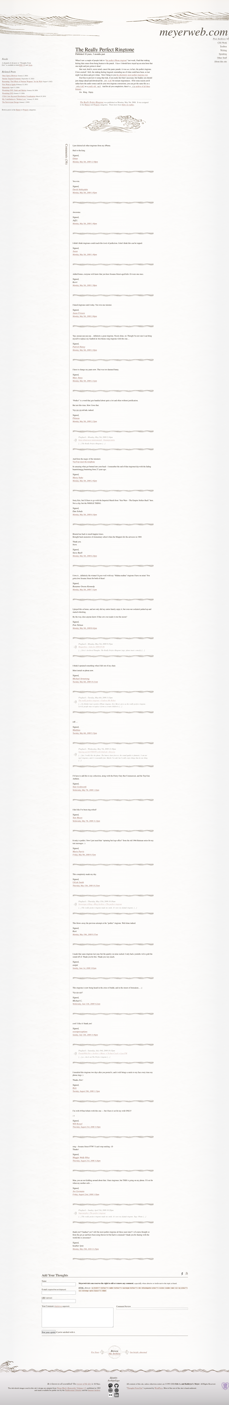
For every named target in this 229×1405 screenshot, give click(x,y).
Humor (87, 104)
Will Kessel (77, 1124)
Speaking (223, 54)
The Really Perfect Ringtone (104, 49)
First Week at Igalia (9, 84)
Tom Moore (77, 818)
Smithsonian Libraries (73, 1390)
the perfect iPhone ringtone (116, 60)
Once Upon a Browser (9, 75)
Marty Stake (78, 477)
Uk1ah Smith (78, 882)
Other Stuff (222, 57)
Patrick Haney (79, 347)
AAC (107, 80)
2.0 (22, 65)
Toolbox (223, 46)
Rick (74, 1088)
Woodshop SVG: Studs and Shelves (14, 90)
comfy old (94, 86)
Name (44, 1281)
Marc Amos (78, 378)
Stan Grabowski (79, 787)
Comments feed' (186, 1273)
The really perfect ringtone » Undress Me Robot (97, 700)
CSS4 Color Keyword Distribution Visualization (18, 96)
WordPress (159, 1388)
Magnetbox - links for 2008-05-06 (91, 646)
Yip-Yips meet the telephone (84, 461)
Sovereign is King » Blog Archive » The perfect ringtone (100, 904)
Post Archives (219, 38)
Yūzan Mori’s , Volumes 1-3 (71, 1388)
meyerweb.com (194, 30)
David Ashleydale (80, 189)
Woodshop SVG (7, 93)
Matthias (76, 730)
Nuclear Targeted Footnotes (11, 78)
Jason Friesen (79, 313)
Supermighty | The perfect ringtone (92, 1213)
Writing (223, 50)
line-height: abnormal (138, 1352)
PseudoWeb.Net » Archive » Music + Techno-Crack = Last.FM (102, 1053)
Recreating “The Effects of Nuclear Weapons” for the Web (22, 81)
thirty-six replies (128, 104)
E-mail (54, 1289)
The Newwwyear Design (10, 102)
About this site (220, 61)
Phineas (76, 418)
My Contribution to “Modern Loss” (14, 99)
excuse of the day (84, 1383)
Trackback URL (182, 1273)
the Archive (114, 1353)
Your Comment (56, 1306)
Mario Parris (78, 851)
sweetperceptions (80, 1031)
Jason (75, 251)
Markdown (58, 1306)
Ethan (75, 158)
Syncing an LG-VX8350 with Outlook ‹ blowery (96, 751)
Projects (97, 104)
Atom (30, 65)
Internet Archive (94, 1390)
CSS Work (222, 42)
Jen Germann (78, 1191)
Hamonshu (5, 87)
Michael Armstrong (81, 678)
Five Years (95, 1352)
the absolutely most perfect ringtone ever (132, 75)
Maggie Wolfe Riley (81, 1157)
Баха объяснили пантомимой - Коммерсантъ (96, 440)
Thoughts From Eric (135, 1388)
